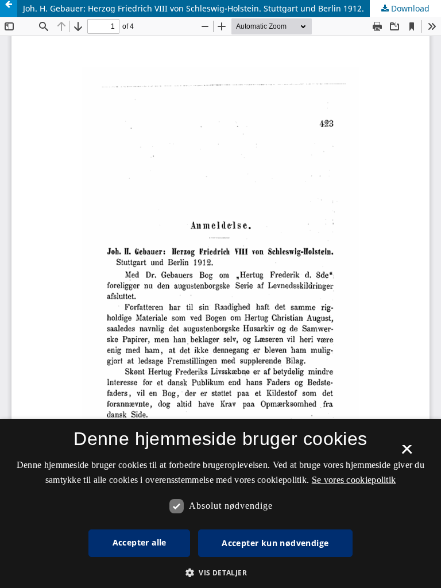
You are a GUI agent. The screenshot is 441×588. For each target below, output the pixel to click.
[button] (220, 573)
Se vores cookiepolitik (354, 480)
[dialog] (220, 503)
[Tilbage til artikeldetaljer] (8, 8)
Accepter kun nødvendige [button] (275, 542)
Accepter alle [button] (140, 542)
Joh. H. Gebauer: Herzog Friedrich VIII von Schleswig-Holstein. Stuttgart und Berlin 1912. (193, 8)
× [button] (406, 453)
